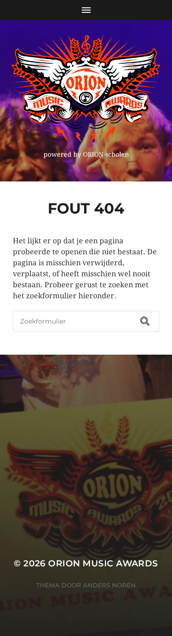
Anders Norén (109, 585)
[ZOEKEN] (145, 321)
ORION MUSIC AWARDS (103, 563)
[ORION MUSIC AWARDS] (86, 88)
